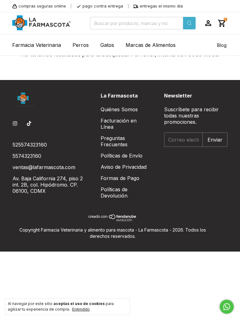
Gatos (107, 45)
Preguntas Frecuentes (114, 141)
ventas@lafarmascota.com (43, 167)
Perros (80, 45)
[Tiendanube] (112, 219)
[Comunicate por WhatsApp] (227, 307)
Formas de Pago (120, 178)
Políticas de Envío (121, 155)
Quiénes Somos (119, 109)
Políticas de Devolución (114, 192)
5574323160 (26, 156)
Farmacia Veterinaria (36, 45)
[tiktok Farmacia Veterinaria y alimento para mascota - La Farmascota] (29, 123)
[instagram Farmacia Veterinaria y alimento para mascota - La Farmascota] (15, 123)
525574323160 (29, 145)
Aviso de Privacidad (124, 167)
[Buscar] (189, 23)
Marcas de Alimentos (151, 45)
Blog (222, 45)
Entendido (81, 309)
